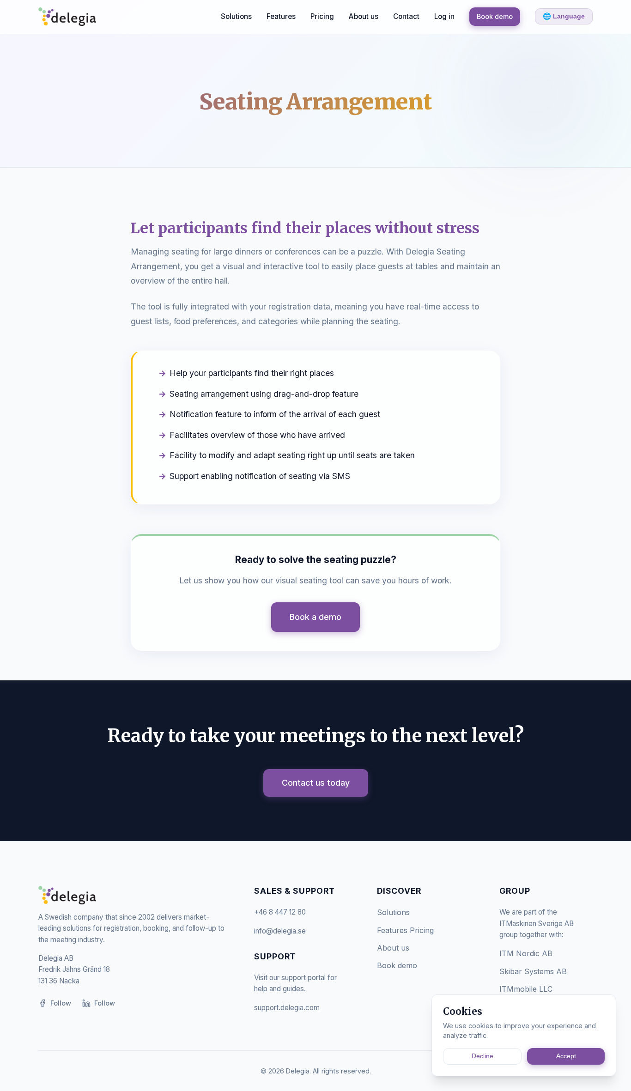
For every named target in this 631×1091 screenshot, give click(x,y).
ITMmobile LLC (525, 989)
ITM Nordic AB (525, 953)
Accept (566, 1056)
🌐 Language (564, 16)
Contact (406, 16)
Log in (444, 16)
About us (363, 16)
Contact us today (316, 783)
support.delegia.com (287, 1007)
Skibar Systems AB (533, 971)
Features (281, 16)
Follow (60, 1003)
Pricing (322, 16)
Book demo (495, 16)
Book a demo (315, 617)
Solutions (236, 16)
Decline (482, 1056)
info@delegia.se (280, 931)
